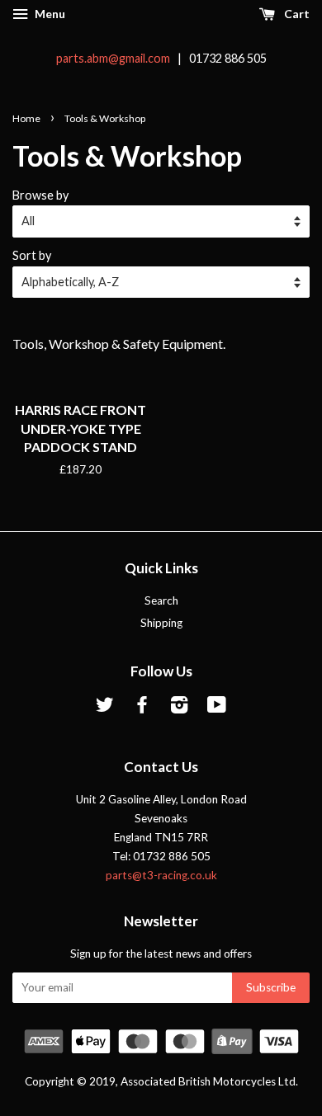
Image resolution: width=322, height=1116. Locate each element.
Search (161, 600)
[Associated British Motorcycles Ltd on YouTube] (216, 707)
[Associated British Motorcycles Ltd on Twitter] (105, 707)
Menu (48, 14)
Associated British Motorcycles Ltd (208, 1081)
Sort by (31, 255)
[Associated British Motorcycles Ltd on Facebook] (142, 707)
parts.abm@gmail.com (113, 58)
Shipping (161, 622)
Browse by (40, 195)
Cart (296, 14)
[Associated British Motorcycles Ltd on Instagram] (179, 707)
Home (26, 118)
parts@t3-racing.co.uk (161, 875)
